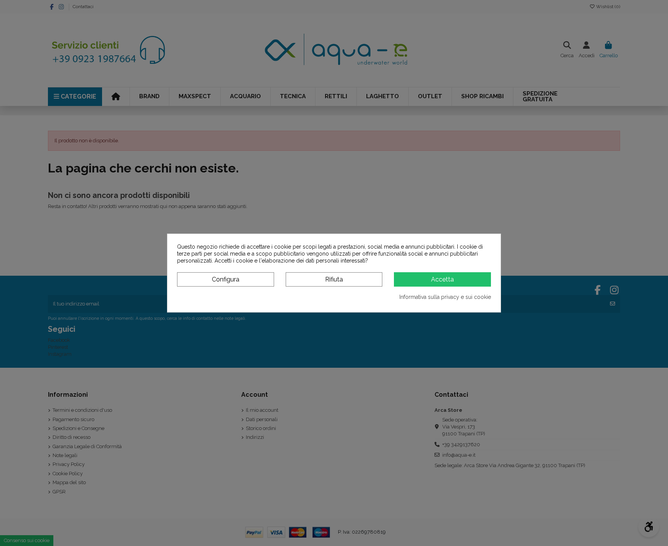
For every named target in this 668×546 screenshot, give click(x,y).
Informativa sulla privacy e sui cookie (445, 297)
